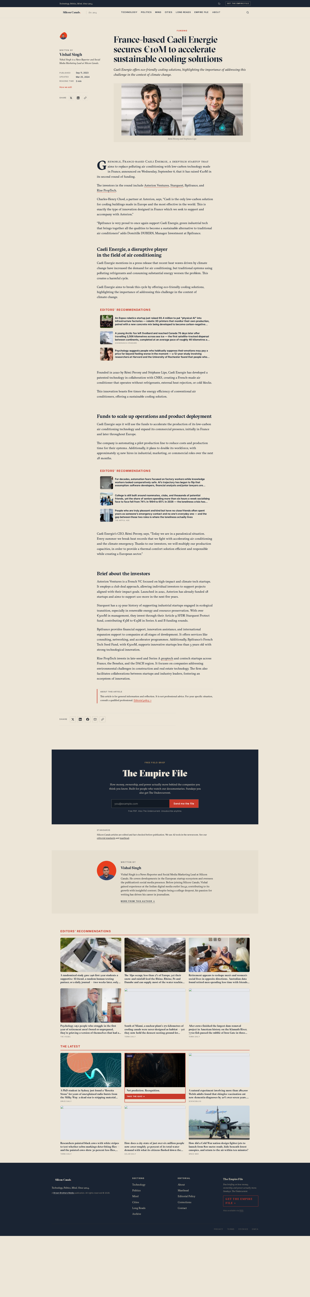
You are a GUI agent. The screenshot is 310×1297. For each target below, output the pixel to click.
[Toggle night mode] (219, 3)
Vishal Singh (70, 54)
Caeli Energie (156, 161)
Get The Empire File (238, 3)
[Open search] (248, 12)
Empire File (201, 12)
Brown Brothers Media (63, 1193)
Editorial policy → (142, 700)
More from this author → (138, 901)
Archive (136, 1213)
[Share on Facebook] (88, 719)
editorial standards (106, 838)
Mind (158, 12)
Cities (168, 12)
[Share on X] (71, 97)
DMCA (255, 1229)
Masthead (183, 1190)
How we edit (65, 87)
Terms (230, 1229)
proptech (167, 658)
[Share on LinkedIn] (78, 97)
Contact (182, 1208)
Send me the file (184, 803)
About (216, 12)
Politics (146, 12)
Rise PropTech (106, 190)
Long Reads (183, 12)
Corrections (184, 1202)
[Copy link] (85, 97)
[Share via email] (95, 719)
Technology (129, 12)
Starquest (176, 185)
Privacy (218, 1229)
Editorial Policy (186, 1196)
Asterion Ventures (156, 185)
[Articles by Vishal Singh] (66, 39)
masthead (124, 838)
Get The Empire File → (239, 1201)
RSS (241, 1210)
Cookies (243, 1229)
